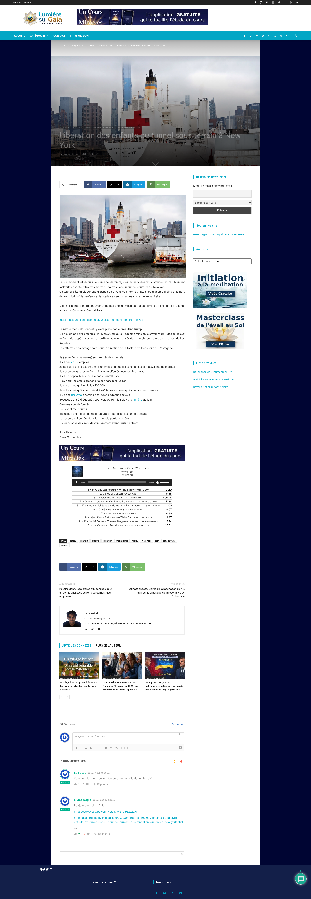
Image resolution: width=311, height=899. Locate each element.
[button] (295, 36)
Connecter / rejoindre (21, 2)
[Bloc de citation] (106, 748)
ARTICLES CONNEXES (76, 645)
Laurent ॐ (68, 154)
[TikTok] (279, 2)
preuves (76, 395)
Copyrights (44, 869)
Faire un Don (79, 35)
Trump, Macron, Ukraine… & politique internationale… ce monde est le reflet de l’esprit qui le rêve (164, 686)
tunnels (64, 545)
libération (107, 540)
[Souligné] (86, 748)
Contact (59, 35)
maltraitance (122, 540)
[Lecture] (76, 482)
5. (118, 505)
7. (118, 513)
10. (118, 525)
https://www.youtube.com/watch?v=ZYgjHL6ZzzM (105, 811)
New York (146, 540)
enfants (95, 540)
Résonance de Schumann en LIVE (213, 372)
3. (118, 497)
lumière (137, 399)
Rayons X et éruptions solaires (211, 387)
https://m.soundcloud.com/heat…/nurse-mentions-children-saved (101, 319)
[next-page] (67, 697)
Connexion (177, 724)
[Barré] (91, 748)
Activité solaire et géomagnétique (213, 379)
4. (118, 501)
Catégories (37, 35)
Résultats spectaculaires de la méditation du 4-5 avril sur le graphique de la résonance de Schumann (156, 592)
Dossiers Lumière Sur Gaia (128, 127)
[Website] (291, 2)
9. (118, 521)
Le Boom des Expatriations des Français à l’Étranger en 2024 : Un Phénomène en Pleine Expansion (120, 686)
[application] (122, 482)
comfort (84, 540)
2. (118, 493)
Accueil (19, 35)
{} (121, 747)
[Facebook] (255, 2)
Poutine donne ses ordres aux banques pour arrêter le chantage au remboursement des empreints (85, 592)
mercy (135, 540)
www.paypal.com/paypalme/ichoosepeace (218, 234)
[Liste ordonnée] (96, 748)
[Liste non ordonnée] (101, 748)
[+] (126, 747)
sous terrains (169, 540)
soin (157, 540)
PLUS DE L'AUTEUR (108, 645)
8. (118, 517)
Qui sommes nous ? (102, 882)
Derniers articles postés (104, 127)
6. (118, 509)
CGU (40, 882)
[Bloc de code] (111, 748)
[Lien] (116, 748)
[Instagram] (261, 2)
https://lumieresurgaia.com (97, 618)
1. (118, 489)
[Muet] (157, 482)
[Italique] (81, 748)
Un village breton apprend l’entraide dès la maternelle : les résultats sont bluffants (78, 686)
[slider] (165, 482)
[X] (285, 2)
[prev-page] (61, 697)
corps (74, 362)
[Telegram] (273, 2)
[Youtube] (296, 2)
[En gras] (75, 748)
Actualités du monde (94, 45)
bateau (73, 540)
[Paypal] (267, 2)
